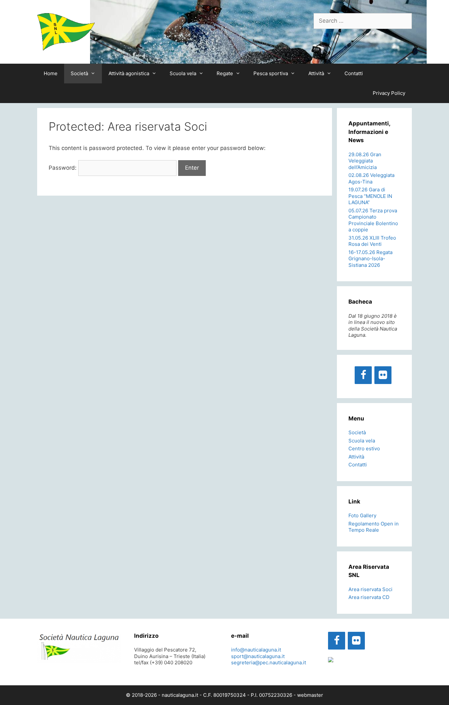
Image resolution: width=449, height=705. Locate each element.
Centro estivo (364, 448)
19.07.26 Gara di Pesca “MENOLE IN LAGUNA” (370, 195)
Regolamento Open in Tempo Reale (373, 527)
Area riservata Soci (370, 589)
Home (51, 73)
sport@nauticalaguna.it (258, 656)
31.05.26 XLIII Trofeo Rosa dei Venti (372, 241)
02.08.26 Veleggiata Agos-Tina (371, 178)
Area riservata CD (369, 597)
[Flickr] (382, 375)
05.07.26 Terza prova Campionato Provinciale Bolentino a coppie (373, 220)
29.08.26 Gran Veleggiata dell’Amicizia (364, 160)
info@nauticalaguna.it (256, 650)
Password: (63, 167)
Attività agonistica (128, 73)
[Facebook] (363, 375)
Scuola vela (183, 73)
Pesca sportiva (270, 73)
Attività (316, 73)
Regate (225, 73)
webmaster (310, 695)
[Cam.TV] (330, 660)
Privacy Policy (389, 93)
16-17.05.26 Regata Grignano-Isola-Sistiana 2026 (370, 258)
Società (79, 73)
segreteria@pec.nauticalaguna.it (268, 662)
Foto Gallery (362, 515)
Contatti (353, 73)
